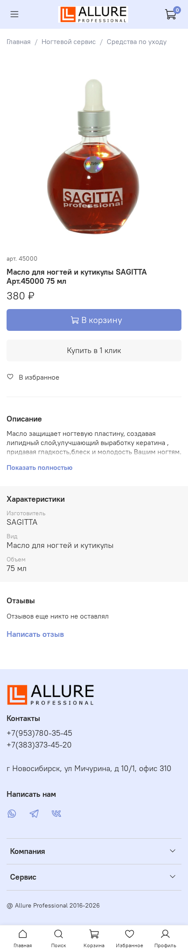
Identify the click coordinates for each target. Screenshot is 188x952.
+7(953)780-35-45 (39, 733)
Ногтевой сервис (69, 41)
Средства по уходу (137, 41)
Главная (19, 41)
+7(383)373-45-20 (39, 745)
